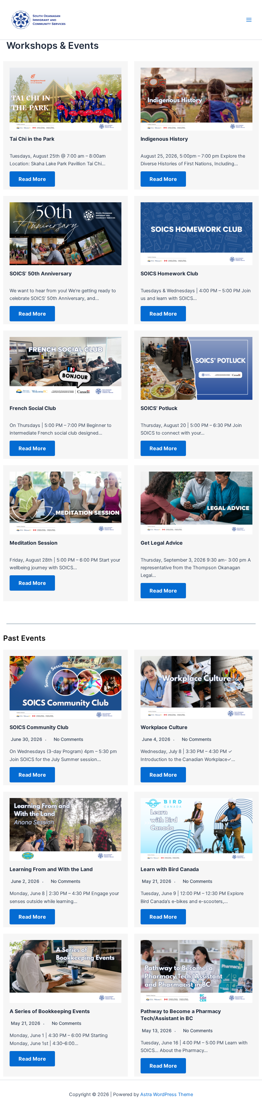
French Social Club (33, 408)
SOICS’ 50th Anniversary (41, 273)
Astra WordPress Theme (166, 1094)
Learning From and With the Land (51, 869)
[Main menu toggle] (249, 19)
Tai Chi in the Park (32, 139)
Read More (32, 179)
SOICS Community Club (39, 727)
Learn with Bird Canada (170, 869)
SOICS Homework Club (169, 273)
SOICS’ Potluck (159, 408)
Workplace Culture (164, 727)
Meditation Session (34, 543)
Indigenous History (164, 139)
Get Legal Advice (162, 543)
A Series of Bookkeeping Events (50, 1011)
